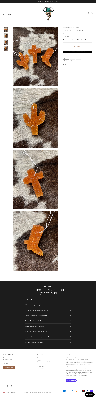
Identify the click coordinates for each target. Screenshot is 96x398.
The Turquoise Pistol (71, 27)
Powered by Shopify (47, 392)
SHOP (18, 12)
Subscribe (9, 367)
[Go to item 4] (6, 48)
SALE (34, 12)
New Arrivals (8, 12)
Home (38, 357)
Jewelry (26, 12)
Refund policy (40, 366)
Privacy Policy (40, 368)
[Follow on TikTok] (11, 386)
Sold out (77, 46)
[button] (77, 52)
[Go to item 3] (6, 42)
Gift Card (7, 14)
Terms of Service (41, 364)
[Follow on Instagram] (7, 386)
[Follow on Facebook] (4, 386)
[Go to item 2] (6, 35)
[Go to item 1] (6, 29)
